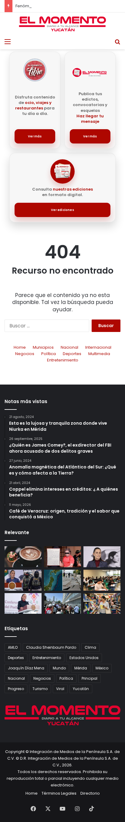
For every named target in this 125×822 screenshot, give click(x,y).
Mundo (59, 668)
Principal (89, 678)
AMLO (13, 647)
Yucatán (81, 688)
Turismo (40, 688)
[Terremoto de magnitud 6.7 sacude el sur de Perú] (62, 603)
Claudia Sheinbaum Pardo (51, 647)
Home (20, 347)
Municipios (43, 347)
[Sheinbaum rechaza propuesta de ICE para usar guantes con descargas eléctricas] (23, 580)
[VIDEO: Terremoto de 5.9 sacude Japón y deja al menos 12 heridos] (62, 580)
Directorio (90, 793)
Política (48, 354)
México (102, 668)
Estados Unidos (84, 657)
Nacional (69, 347)
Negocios (24, 354)
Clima (90, 647)
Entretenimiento (62, 360)
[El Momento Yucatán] (62, 23)
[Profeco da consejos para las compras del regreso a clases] (101, 603)
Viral (60, 688)
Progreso (16, 688)
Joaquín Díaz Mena (26, 668)
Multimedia (99, 354)
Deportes (72, 354)
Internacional (98, 347)
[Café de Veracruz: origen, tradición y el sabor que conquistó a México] (23, 556)
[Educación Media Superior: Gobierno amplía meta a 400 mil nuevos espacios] (101, 580)
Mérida (80, 668)
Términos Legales (59, 793)
